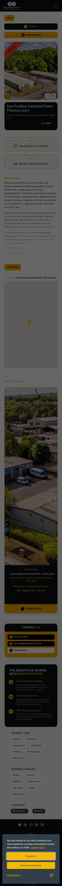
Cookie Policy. (38, 847)
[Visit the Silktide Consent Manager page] (51, 875)
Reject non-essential (31, 865)
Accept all (31, 856)
